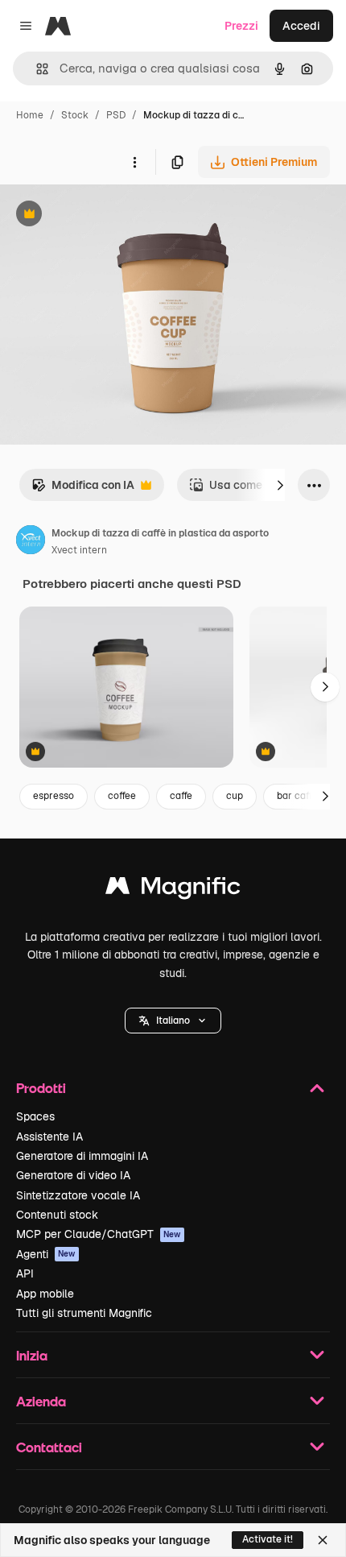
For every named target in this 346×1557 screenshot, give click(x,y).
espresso (53, 795)
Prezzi (241, 26)
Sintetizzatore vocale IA (78, 1195)
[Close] (322, 1540)
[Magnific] (173, 889)
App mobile (45, 1293)
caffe (181, 795)
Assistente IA (49, 1136)
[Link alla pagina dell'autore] (30, 542)
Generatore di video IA (73, 1175)
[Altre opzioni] (134, 162)
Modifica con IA (82, 489)
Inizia (31, 1355)
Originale (106, 215)
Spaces (35, 1116)
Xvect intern (79, 550)
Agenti (46, 1254)
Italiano (173, 1020)
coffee (122, 795)
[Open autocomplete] (36, 69)
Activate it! (267, 1539)
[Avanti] (280, 485)
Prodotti (41, 1087)
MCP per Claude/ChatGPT (98, 1234)
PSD (116, 115)
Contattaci (49, 1447)
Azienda (41, 1401)
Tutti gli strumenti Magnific (84, 1313)
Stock (75, 115)
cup (234, 795)
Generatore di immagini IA (82, 1156)
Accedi (301, 26)
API (25, 1273)
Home (29, 115)
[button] (173, 1020)
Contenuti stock (57, 1214)
